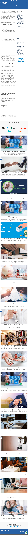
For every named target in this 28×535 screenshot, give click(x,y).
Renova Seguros (5, 531)
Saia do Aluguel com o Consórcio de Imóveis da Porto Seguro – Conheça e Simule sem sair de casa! (20, 37)
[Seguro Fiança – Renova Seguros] (4, 3)
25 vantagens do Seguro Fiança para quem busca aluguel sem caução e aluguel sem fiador (20, 15)
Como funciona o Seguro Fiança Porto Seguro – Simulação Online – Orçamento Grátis (21, 50)
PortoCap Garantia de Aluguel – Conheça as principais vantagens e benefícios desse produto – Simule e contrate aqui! (20, 42)
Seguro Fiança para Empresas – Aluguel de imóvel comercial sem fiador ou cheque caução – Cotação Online (21, 46)
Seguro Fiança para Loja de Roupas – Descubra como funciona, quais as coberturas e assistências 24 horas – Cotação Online (20, 54)
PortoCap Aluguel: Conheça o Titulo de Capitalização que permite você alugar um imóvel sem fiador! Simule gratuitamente (21, 33)
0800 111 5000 (15, 0)
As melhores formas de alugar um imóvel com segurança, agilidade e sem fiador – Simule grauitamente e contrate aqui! (20, 19)
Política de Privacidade (22, 531)
